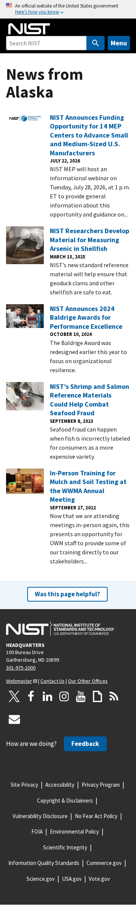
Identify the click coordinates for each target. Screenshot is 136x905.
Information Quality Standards (43, 862)
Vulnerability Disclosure (40, 816)
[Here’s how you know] (68, 9)
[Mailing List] (14, 719)
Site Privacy (24, 784)
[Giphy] (97, 696)
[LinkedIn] (47, 696)
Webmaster (19, 681)
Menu (119, 43)
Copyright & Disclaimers (65, 800)
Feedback (85, 743)
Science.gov (40, 878)
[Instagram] (64, 696)
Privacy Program (101, 784)
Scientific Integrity (65, 847)
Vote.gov (99, 878)
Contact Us (52, 681)
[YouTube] (81, 696)
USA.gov (72, 878)
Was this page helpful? (67, 594)
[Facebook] (31, 696)
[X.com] (14, 696)
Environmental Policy (74, 831)
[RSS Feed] (114, 696)
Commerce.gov (104, 862)
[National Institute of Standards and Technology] (60, 628)
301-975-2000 (21, 667)
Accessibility (59, 784)
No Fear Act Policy (96, 816)
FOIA (37, 831)
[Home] (29, 29)
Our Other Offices (88, 681)
